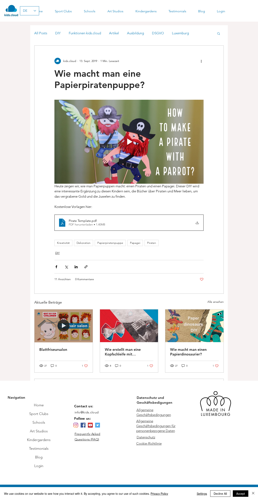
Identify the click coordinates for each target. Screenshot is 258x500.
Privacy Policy (159, 494)
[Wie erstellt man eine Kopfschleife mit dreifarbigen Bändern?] (129, 325)
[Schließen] (253, 493)
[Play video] (129, 142)
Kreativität (63, 243)
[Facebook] (83, 425)
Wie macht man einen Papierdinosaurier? (188, 351)
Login (38, 466)
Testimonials (39, 448)
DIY (58, 33)
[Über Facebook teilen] (56, 267)
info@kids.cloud (87, 412)
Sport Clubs (38, 414)
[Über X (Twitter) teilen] (66, 267)
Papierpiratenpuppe (110, 243)
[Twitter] (97, 425)
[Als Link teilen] (86, 267)
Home (39, 405)
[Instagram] (75, 425)
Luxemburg (180, 33)
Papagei (135, 243)
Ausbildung (135, 33)
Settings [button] (202, 494)
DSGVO (158, 33)
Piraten (151, 243)
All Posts (40, 33)
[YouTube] (90, 425)
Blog (39, 457)
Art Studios (39, 431)
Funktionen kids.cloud (85, 33)
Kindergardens (39, 440)
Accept (240, 494)
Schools (38, 422)
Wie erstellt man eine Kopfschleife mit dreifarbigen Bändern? (124, 351)
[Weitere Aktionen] (201, 61)
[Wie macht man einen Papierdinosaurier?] (194, 325)
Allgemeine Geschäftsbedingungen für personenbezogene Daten (156, 426)
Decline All (220, 494)
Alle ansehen (215, 302)
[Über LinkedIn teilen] (76, 267)
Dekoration (84, 243)
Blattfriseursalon (53, 349)
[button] (219, 33)
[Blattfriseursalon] (63, 325)
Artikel (114, 33)
